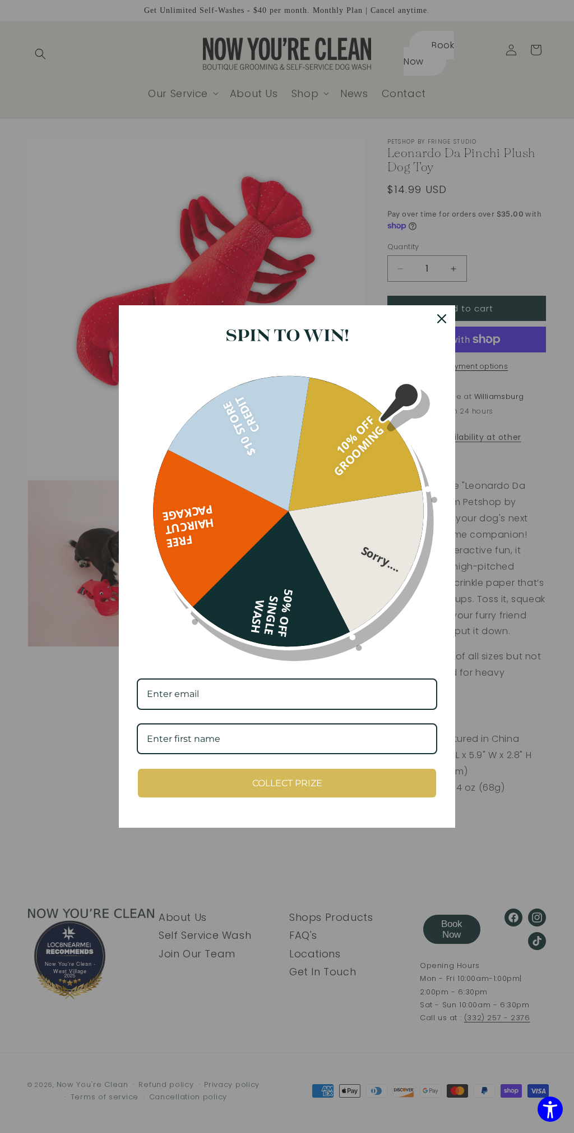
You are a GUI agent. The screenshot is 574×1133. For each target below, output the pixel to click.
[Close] (441, 318)
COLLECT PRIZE (287, 783)
